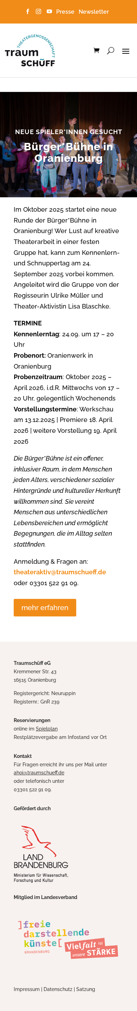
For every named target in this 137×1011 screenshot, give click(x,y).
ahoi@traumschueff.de (39, 772)
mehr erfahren (44, 607)
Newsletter (94, 11)
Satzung (85, 989)
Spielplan (47, 729)
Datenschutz (58, 989)
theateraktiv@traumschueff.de (60, 572)
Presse (66, 11)
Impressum (27, 989)
